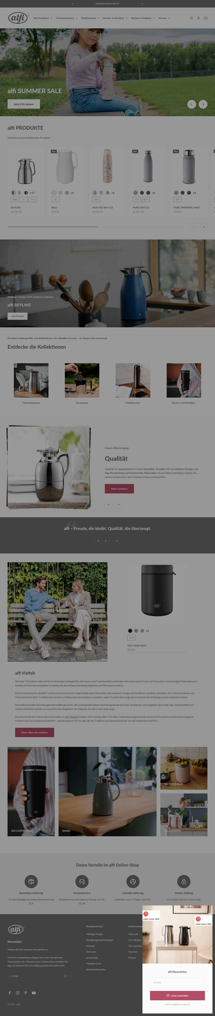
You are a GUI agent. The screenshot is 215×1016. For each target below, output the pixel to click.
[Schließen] (205, 911)
